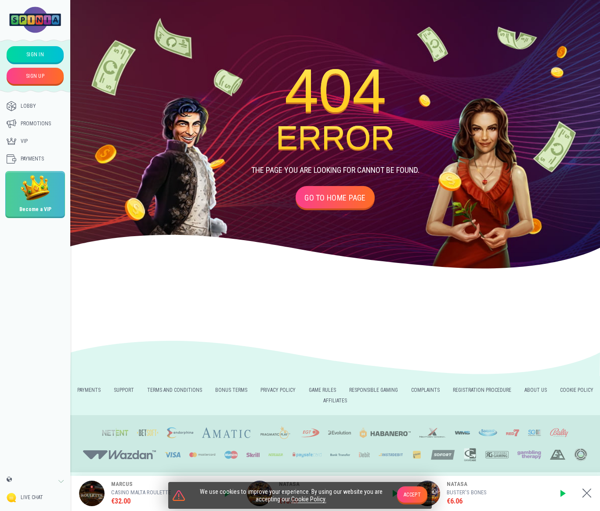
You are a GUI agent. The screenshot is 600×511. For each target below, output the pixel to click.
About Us (535, 390)
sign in (35, 54)
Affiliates (335, 401)
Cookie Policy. (308, 499)
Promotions (36, 123)
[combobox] (35, 481)
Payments (32, 159)
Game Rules (322, 390)
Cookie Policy (576, 390)
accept (412, 495)
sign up (35, 76)
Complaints (425, 390)
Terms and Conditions (174, 390)
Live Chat (32, 497)
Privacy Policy (278, 390)
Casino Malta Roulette (141, 492)
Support (124, 390)
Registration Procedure (482, 390)
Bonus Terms (231, 390)
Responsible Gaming (373, 390)
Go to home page (335, 197)
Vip (24, 141)
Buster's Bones (467, 492)
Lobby (28, 106)
